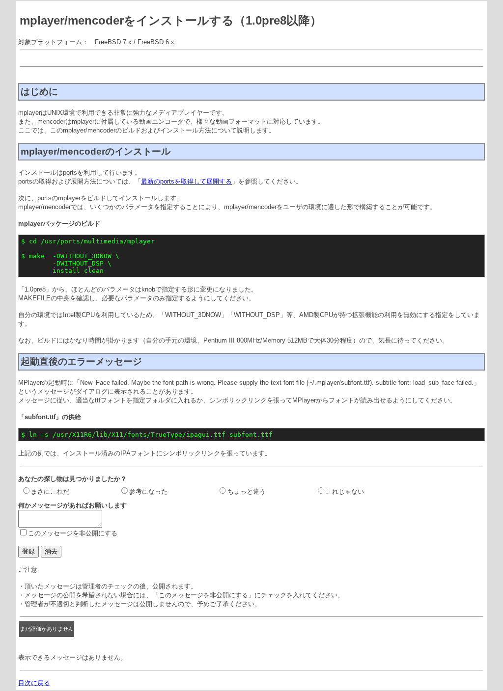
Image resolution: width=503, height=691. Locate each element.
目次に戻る (34, 683)
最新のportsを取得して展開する (186, 181)
